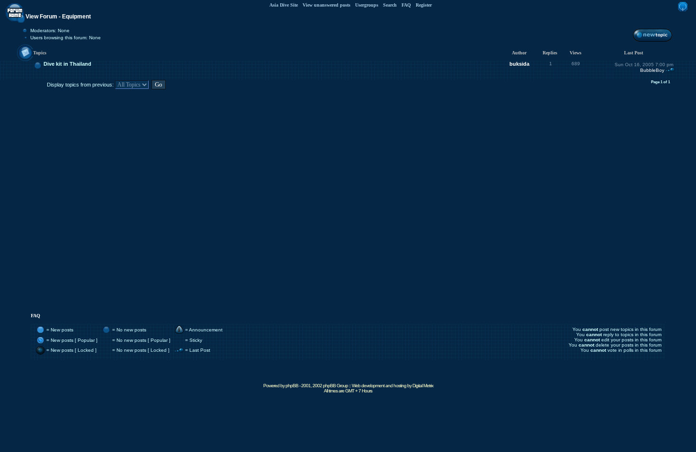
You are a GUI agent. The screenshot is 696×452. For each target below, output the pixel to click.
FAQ (406, 5)
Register (424, 5)
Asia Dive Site (283, 5)
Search (390, 5)
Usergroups (366, 5)
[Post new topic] (652, 41)
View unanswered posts (326, 5)
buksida (519, 64)
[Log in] (682, 11)
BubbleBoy (652, 70)
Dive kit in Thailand (67, 64)
